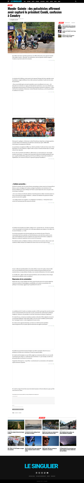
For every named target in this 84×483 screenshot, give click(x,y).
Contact (48, 476)
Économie (37, 1)
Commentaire (15, 396)
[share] (44, 119)
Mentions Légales (32, 476)
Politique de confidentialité (41, 476)
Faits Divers (42, 1)
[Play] (50, 129)
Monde (59, 1)
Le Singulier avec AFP (14, 19)
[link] (14, 120)
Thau (24, 1)
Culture (51, 1)
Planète (47, 1)
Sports (55, 1)
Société (33, 1)
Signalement (53, 476)
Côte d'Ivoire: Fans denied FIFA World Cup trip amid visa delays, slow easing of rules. (29, 119)
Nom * (13, 405)
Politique (28, 1)
